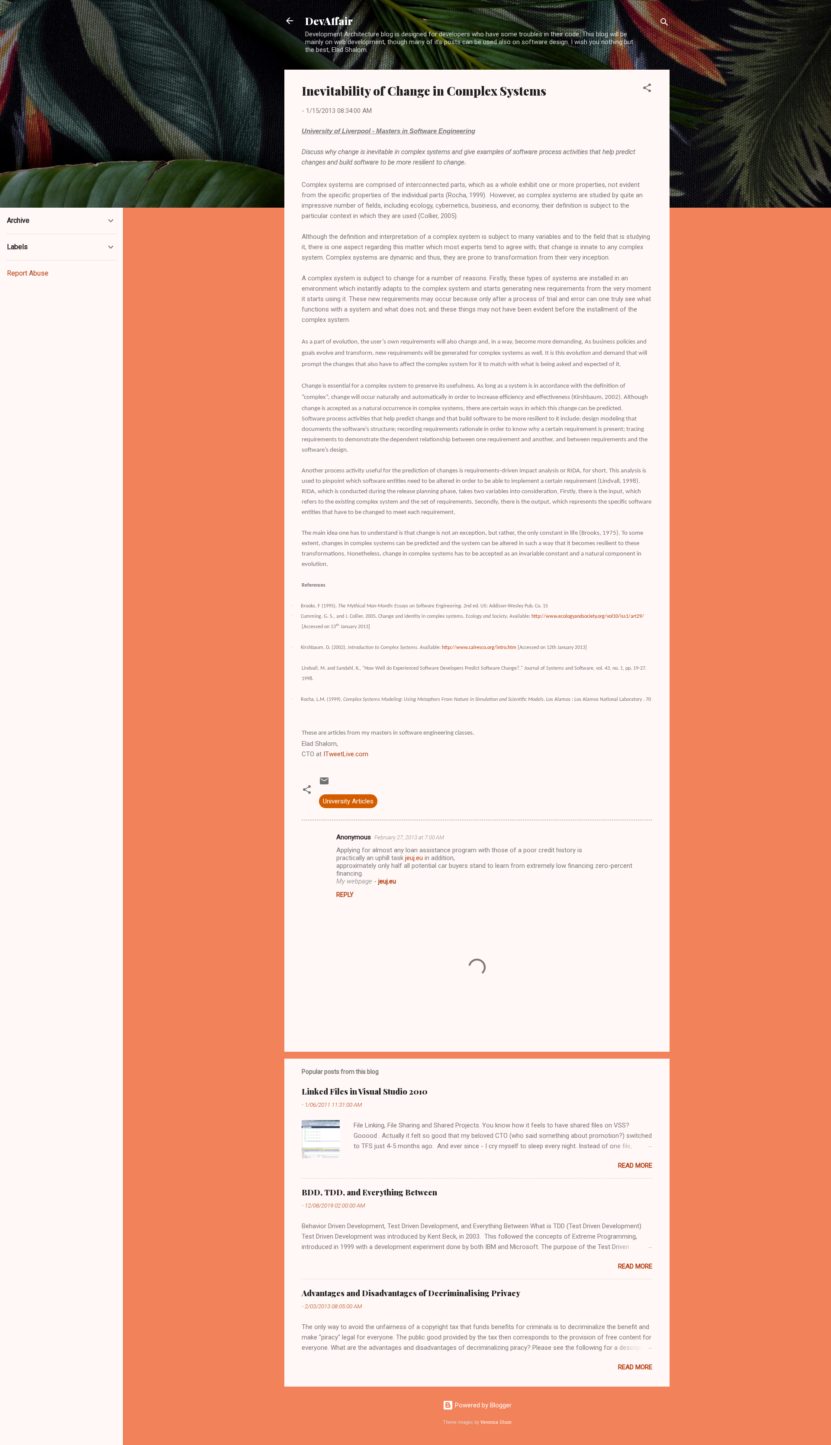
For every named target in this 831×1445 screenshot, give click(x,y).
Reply (345, 894)
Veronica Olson (496, 1422)
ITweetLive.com (345, 754)
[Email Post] (324, 784)
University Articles (348, 801)
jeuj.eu (414, 858)
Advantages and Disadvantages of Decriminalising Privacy (411, 1293)
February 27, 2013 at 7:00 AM (409, 837)
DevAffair (329, 21)
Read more (635, 1165)
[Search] (664, 23)
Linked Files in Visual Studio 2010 (365, 1091)
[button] (647, 89)
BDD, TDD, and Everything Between (369, 1192)
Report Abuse (27, 273)
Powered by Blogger (482, 1405)
